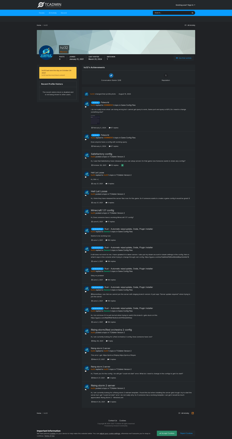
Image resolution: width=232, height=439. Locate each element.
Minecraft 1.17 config (102, 210)
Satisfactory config (101, 153)
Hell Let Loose (97, 172)
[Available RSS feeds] (192, 413)
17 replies (111, 222)
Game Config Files (128, 105)
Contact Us (112, 421)
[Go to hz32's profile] (86, 94)
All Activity (53, 13)
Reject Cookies (186, 433)
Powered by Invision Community (116, 426)
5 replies (112, 359)
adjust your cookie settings (110, 433)
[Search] (192, 13)
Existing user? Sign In (185, 5)
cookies (53, 433)
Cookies (122, 421)
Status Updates (181, 13)
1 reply (110, 341)
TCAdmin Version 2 (117, 157)
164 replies (111, 240)
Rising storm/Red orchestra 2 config (111, 329)
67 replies (114, 128)
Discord (64, 13)
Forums (41, 13)
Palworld (105, 102)
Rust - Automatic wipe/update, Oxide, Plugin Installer (129, 229)
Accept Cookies (167, 433)
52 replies (115, 165)
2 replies (110, 184)
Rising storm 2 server (100, 348)
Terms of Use (49, 436)
